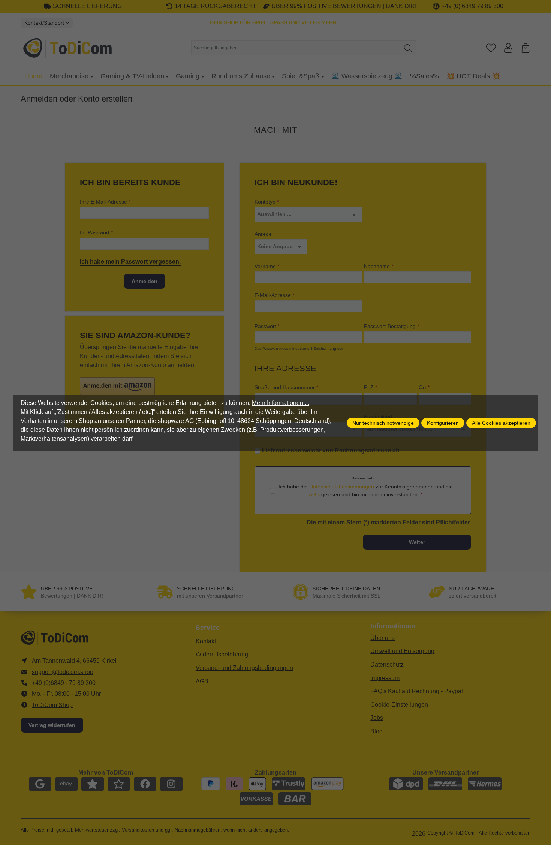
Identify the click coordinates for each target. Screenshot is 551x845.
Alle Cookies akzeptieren (501, 423)
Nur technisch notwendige (383, 423)
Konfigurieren (443, 423)
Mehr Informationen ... (280, 403)
